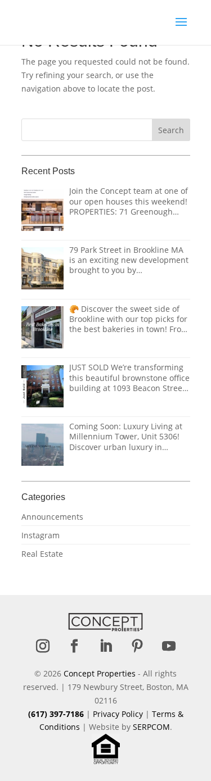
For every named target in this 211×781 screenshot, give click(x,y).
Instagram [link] (40, 535)
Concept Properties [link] (100, 673)
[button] (181, 29)
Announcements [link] (52, 516)
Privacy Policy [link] (118, 714)
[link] (66, 21)
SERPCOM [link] (151, 726)
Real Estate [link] (42, 553)
